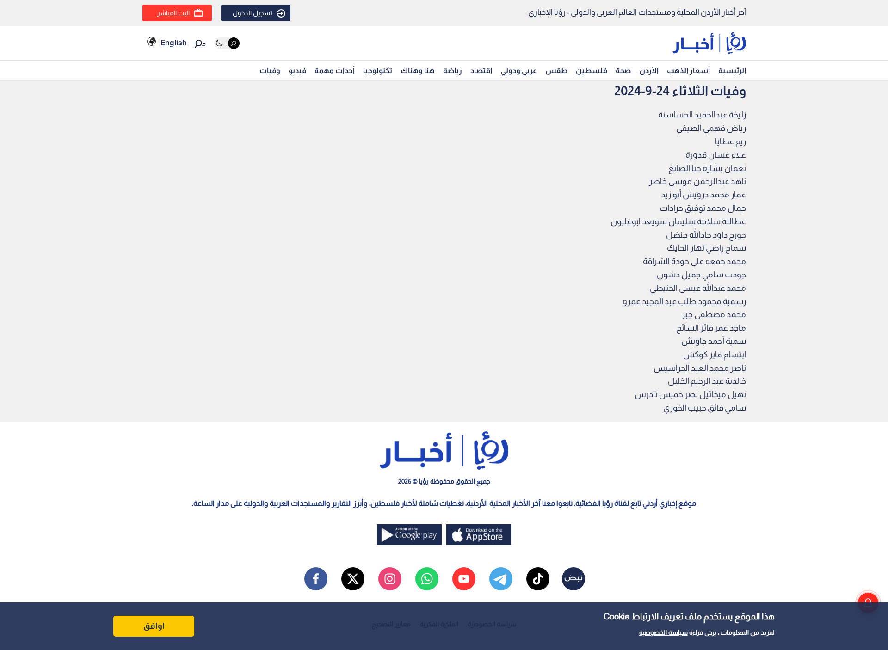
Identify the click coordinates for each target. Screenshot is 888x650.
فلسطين (591, 70)
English (173, 43)
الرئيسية (732, 70)
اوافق (154, 626)
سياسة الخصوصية (663, 632)
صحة (623, 70)
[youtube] (463, 578)
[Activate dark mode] (226, 43)
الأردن (649, 70)
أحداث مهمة (334, 70)
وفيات (269, 70)
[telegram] (500, 578)
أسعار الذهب (688, 70)
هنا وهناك (418, 70)
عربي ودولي (518, 70)
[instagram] (389, 578)
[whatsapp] (426, 578)
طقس (556, 70)
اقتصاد (481, 70)
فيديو (297, 70)
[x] (352, 578)
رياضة (452, 70)
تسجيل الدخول (252, 13)
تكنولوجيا (377, 70)
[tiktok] (537, 578)
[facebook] (315, 578)
